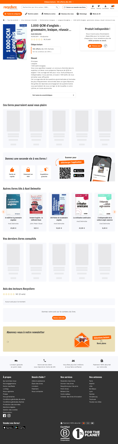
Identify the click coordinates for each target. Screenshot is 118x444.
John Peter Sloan (36, 223)
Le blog (5, 389)
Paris (91, 381)
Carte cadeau (65, 394)
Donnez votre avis (59, 318)
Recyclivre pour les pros (69, 386)
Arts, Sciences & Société (29, 20)
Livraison (35, 386)
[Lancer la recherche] (57, 7)
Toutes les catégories (14, 14)
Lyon (91, 391)
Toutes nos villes (95, 402)
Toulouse (92, 399)
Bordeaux (92, 389)
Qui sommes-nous (9, 381)
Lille (90, 386)
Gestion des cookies (10, 410)
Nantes (91, 394)
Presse (5, 394)
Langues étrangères (64, 20)
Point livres (65, 389)
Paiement (35, 389)
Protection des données (11, 404)
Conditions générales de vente (14, 399)
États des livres (37, 383)
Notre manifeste (9, 386)
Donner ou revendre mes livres (76, 7)
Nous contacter (37, 391)
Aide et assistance (38, 381)
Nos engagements (9, 383)
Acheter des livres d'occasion (71, 397)
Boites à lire (65, 391)
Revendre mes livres (68, 381)
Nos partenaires (9, 397)
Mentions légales (9, 407)
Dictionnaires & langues (47, 20)
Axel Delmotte (36, 34)
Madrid (91, 383)
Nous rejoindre (8, 391)
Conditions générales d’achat (13, 402)
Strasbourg (93, 397)
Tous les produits (12, 20)
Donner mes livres (67, 383)
